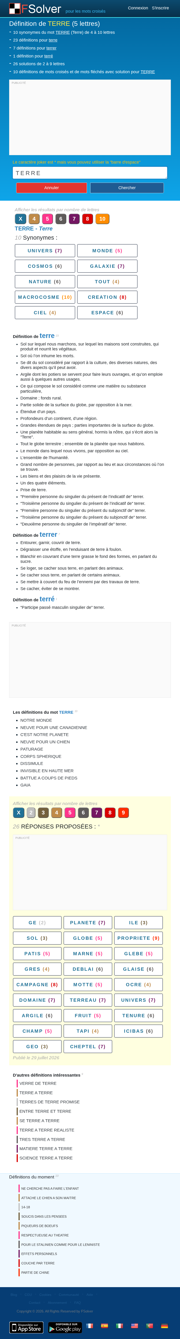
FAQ (77, 1302)
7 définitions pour (34, 48)
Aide (89, 1295)
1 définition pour (33, 56)
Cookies (45, 1295)
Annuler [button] (51, 187)
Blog (14, 1295)
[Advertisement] (90, 118)
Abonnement (57, 1302)
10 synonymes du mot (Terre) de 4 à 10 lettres (64, 32)
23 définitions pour (35, 40)
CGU (28, 1295)
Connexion (138, 8)
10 (102, 219)
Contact (34, 1302)
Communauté (69, 1295)
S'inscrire (160, 8)
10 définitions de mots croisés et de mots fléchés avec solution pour (84, 71)
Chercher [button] (127, 187)
